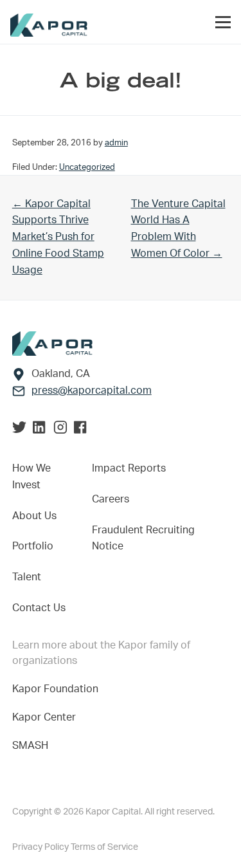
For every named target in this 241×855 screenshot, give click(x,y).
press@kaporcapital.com (91, 390)
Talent (26, 577)
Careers (110, 499)
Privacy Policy (41, 847)
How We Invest (31, 476)
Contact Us (39, 608)
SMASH (30, 745)
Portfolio (32, 546)
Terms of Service (104, 847)
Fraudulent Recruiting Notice (143, 538)
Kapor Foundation (57, 689)
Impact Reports (129, 468)
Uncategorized (87, 167)
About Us (34, 516)
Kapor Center (46, 717)
